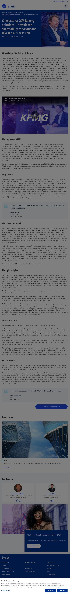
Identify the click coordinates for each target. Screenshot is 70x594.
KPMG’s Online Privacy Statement (56, 587)
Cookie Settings (5, 590)
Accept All (50, 590)
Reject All (62, 590)
